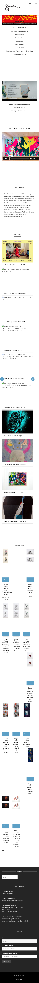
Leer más (6, 579)
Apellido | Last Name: (9, 953)
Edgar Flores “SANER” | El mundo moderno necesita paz (30, 693)
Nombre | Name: (7, 945)
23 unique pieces (19, 107)
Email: (4, 938)
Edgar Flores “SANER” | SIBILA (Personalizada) (7, 588)
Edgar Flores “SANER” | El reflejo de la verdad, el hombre (5, 744)
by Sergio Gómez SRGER (19, 111)
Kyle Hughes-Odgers (16, 845)
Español (5, 877)
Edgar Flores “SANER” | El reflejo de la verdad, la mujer (16, 744)
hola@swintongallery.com (15, 900)
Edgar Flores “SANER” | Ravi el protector (30, 787)
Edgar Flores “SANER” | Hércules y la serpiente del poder (5, 644)
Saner (6, 594)
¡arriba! (18, 980)
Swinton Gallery (21, 975)
